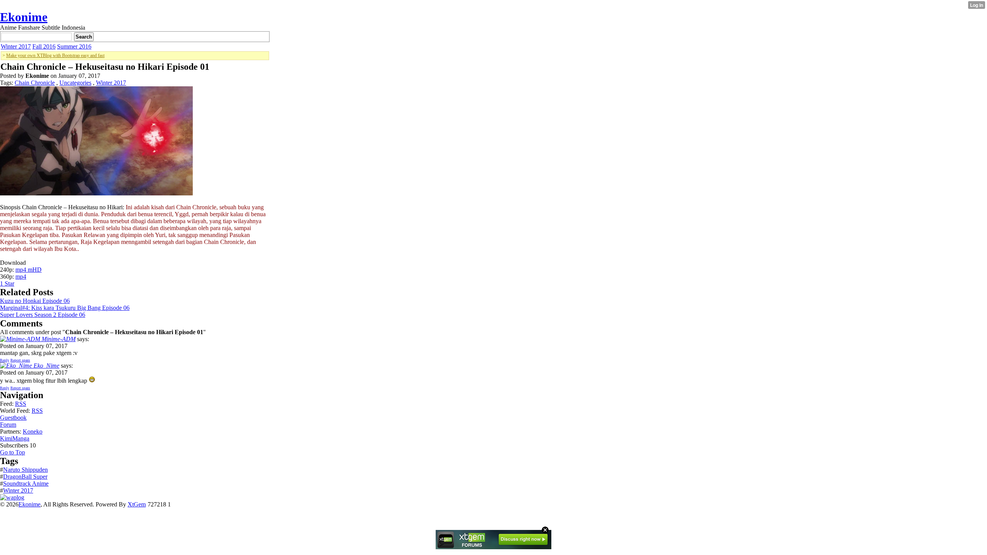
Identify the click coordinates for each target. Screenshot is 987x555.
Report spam (20, 360)
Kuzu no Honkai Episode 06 (35, 301)
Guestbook (13, 417)
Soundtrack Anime (26, 483)
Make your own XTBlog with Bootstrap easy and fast (55, 55)
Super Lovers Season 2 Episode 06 (42, 314)
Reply (4, 360)
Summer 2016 (74, 46)
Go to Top (12, 452)
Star (9, 283)
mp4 (20, 276)
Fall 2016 (44, 46)
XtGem (137, 504)
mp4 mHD (28, 269)
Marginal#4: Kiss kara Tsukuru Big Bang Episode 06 (65, 307)
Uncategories (75, 82)
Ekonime (23, 17)
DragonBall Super (25, 476)
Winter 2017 (16, 46)
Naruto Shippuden (25, 469)
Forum (8, 424)
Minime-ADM (58, 339)
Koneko (32, 431)
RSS (20, 403)
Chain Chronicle (35, 82)
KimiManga (14, 438)
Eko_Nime (45, 365)
